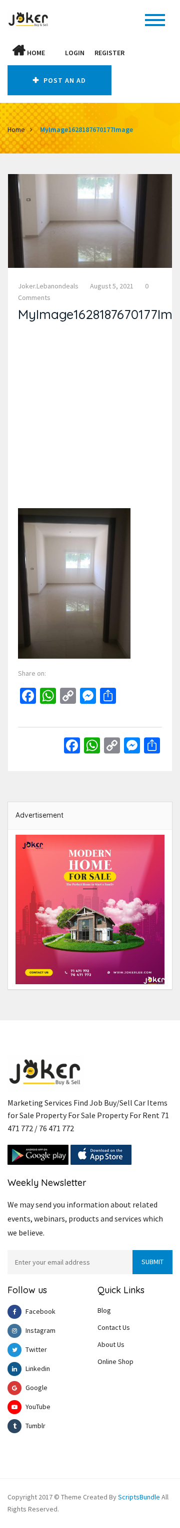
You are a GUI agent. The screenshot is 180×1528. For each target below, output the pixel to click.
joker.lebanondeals (48, 285)
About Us (111, 1344)
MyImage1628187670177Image (86, 129)
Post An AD (64, 80)
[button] (55, 52)
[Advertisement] (90, 418)
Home (35, 52)
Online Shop (116, 1361)
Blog (104, 1310)
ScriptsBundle (139, 1496)
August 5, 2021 (112, 285)
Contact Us (114, 1327)
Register (109, 52)
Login (74, 52)
